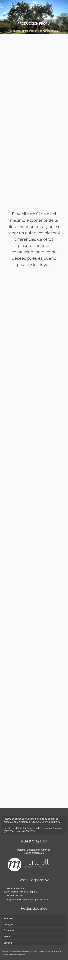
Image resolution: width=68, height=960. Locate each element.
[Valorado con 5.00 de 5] (34, 477)
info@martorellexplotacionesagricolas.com (26, 899)
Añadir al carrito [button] (34, 445)
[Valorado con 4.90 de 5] (34, 716)
